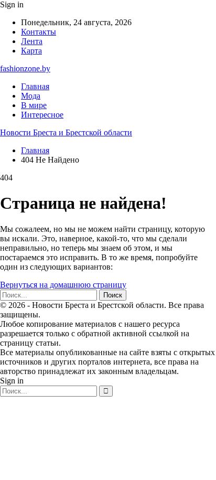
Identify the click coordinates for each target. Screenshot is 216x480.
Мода (30, 95)
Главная (35, 86)
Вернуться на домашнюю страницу (63, 284)
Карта (31, 50)
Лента (31, 41)
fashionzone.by (25, 68)
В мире (34, 105)
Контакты (38, 31)
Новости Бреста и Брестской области (66, 132)
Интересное (42, 114)
